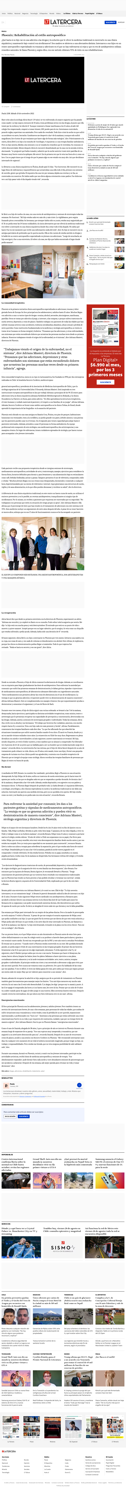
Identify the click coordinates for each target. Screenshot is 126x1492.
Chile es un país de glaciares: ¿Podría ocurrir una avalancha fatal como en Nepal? (77, 1300)
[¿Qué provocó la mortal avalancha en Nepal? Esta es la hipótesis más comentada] (78, 1180)
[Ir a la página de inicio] (63, 22)
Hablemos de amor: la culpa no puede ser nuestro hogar (99, 248)
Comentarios (16, 106)
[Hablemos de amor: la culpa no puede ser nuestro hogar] (119, 249)
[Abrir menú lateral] (3, 22)
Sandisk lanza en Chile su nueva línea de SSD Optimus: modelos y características (15, 1392)
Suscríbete (24, 1116)
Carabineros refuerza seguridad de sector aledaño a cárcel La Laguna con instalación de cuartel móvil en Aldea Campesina (106, 178)
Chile (4, 1295)
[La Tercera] (11, 1439)
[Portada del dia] (105, 345)
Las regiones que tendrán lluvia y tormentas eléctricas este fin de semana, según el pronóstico (76, 1343)
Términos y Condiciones (25, 1096)
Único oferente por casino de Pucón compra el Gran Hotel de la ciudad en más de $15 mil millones (104, 168)
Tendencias (68, 1295)
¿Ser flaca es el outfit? (96, 230)
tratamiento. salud (38, 1071)
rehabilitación (27, 1071)
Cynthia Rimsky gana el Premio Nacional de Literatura (47, 1358)
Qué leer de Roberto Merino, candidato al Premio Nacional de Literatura (100, 241)
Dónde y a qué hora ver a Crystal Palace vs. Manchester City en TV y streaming (19, 1231)
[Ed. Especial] (73, 1439)
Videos (58, 13)
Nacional (17, 13)
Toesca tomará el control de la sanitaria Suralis (44, 1342)
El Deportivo (44, 13)
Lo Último (66, 13)
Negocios (25, 13)
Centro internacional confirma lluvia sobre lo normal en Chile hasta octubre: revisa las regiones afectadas (15, 1164)
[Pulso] (32, 1439)
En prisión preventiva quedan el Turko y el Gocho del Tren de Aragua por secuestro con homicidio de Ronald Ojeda (106, 148)
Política (10, 13)
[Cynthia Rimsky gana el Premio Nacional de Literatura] (47, 1378)
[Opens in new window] (52, 1439)
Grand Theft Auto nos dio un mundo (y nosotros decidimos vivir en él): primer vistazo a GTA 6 (47, 1163)
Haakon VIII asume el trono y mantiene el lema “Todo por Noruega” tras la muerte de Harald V (78, 1402)
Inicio (4, 13)
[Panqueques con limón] (119, 266)
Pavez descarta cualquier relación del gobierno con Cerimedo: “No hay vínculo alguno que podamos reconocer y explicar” (105, 158)
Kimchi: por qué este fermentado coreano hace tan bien (99, 223)
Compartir (6, 106)
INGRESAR (121, 22)
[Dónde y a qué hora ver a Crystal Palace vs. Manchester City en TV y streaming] (21, 1247)
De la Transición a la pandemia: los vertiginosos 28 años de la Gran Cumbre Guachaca (45, 1392)
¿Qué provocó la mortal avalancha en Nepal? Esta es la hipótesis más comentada (78, 1162)
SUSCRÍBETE (105, 382)
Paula (4, 31)
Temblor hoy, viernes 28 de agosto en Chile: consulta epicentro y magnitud (62, 1229)
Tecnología (34, 13)
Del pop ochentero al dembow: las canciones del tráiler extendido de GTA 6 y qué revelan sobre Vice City (78, 1330)
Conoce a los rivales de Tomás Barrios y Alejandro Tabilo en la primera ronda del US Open (109, 1330)
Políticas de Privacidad (39, 1096)
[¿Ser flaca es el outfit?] (119, 232)
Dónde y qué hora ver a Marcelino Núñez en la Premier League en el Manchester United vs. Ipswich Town (108, 1343)
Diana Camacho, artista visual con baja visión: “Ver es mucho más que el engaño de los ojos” (100, 257)
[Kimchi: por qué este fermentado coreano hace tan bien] (119, 224)
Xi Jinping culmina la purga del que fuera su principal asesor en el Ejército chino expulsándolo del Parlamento (78, 1392)
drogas (11, 1071)
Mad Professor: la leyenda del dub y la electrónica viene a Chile (47, 1401)
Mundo (52, 13)
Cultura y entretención (42, 1354)
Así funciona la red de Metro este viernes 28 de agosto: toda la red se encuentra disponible (102, 1231)
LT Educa (99, 13)
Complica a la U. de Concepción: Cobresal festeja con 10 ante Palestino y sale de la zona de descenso (109, 1302)
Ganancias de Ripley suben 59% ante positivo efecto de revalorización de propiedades (46, 1330)
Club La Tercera (77, 13)
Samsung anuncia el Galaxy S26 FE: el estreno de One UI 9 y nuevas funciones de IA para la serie (109, 1163)
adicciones (18, 1071)
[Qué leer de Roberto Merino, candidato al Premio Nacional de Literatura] (119, 241)
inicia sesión (10, 1116)
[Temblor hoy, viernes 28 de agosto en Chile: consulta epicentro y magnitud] (63, 1247)
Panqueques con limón (97, 264)
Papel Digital (89, 13)
